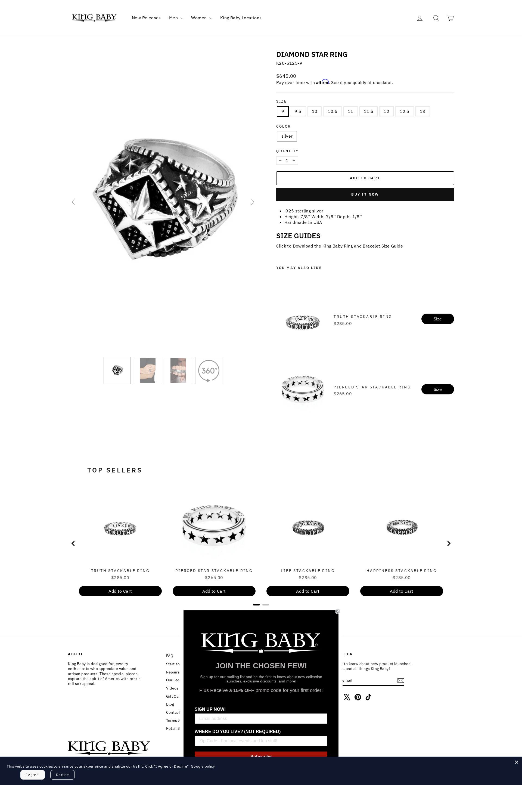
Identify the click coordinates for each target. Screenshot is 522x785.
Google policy (203, 766)
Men (174, 17)
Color (283, 126)
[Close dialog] (337, 611)
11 (350, 111)
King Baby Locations (241, 17)
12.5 (404, 111)
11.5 (369, 111)
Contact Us (176, 712)
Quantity (287, 151)
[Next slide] (252, 201)
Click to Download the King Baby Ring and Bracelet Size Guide (339, 246)
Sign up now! (210, 709)
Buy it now (365, 194)
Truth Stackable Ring (363, 316)
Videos (172, 688)
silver (287, 136)
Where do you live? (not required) (238, 731)
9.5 (297, 111)
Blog (170, 704)
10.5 (332, 111)
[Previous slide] (73, 201)
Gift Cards (175, 696)
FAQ (169, 655)
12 (386, 111)
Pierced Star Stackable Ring (372, 387)
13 (422, 111)
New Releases (146, 17)
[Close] (516, 762)
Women (199, 17)
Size (281, 101)
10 (315, 111)
